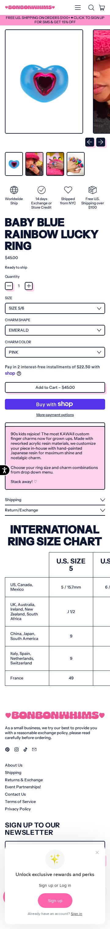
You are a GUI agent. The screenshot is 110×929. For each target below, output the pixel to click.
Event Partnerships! (23, 786)
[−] (9, 286)
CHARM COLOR (18, 342)
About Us (13, 765)
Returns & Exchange (24, 779)
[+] (29, 286)
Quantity (12, 277)
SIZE (8, 298)
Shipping (13, 772)
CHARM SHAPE (17, 320)
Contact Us (15, 794)
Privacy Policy (18, 808)
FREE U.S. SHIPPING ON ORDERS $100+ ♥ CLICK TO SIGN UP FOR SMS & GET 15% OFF (55, 20)
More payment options (55, 415)
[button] (91, 7)
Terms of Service (20, 801)
